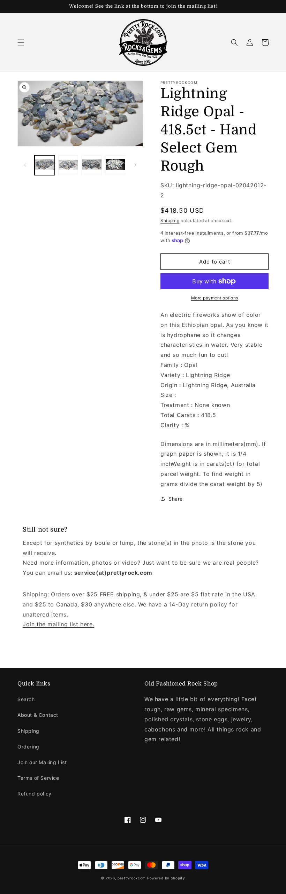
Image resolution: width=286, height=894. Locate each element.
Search (26, 699)
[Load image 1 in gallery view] (45, 165)
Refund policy (34, 794)
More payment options (214, 297)
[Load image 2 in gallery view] (68, 165)
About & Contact (37, 715)
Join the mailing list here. (58, 624)
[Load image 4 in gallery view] (115, 165)
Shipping (170, 220)
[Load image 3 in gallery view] (92, 165)
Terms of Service (38, 778)
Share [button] (175, 499)
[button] (21, 42)
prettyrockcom (132, 878)
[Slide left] (25, 165)
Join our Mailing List (42, 762)
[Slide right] (135, 165)
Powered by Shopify (166, 878)
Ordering (28, 747)
